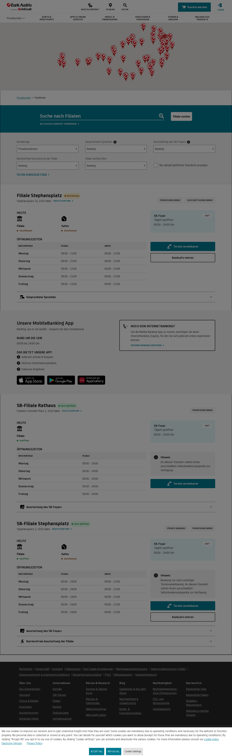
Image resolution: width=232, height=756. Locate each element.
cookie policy (211, 739)
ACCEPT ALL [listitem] (97, 751)
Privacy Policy (34, 743)
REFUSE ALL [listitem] (114, 751)
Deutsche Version (12, 743)
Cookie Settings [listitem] (133, 751)
